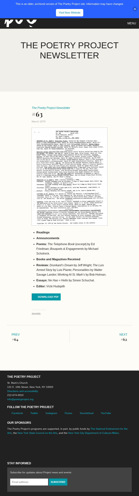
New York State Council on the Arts (37, 432)
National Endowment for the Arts (17, 446)
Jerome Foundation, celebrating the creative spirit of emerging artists (41, 446)
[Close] (135, 9)
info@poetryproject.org (20, 399)
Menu (131, 23)
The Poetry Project (20, 23)
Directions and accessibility (22, 391)
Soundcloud (86, 413)
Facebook (17, 413)
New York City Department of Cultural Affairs (93, 432)
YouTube (106, 413)
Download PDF (48, 296)
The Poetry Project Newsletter (51, 107)
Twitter (34, 413)
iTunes (68, 413)
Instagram (51, 413)
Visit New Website (69, 12)
